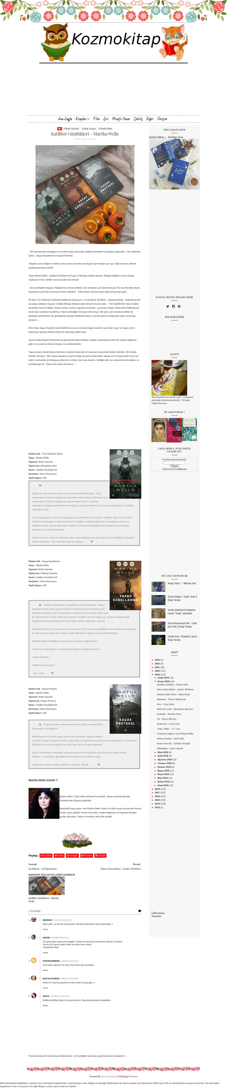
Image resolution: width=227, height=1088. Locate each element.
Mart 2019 (163, 778)
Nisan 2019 (164, 774)
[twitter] (167, 306)
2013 (157, 807)
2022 (157, 663)
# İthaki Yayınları (71, 129)
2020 (157, 671)
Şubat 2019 (164, 781)
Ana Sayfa (65, 119)
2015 (157, 800)
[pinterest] (179, 306)
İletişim (162, 119)
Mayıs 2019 (164, 770)
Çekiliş (138, 119)
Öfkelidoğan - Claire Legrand (170, 748)
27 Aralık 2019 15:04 (60, 996)
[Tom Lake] (189, 429)
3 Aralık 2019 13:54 (69, 979)
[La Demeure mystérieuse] (174, 430)
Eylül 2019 (163, 756)
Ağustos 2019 (165, 759)
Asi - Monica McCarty (167, 719)
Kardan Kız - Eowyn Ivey (168, 724)
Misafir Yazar (121, 119)
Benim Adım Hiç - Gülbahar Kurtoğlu (173, 743)
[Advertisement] (113, 93)
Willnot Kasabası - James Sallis (170, 738)
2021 (157, 667)
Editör (46, 938)
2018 (157, 789)
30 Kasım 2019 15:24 (62, 920)
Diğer (149, 119)
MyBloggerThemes (128, 1076)
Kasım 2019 (164, 681)
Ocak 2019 (163, 785)
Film (96, 119)
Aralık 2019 (164, 677)
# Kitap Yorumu (89, 129)
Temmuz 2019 (165, 763)
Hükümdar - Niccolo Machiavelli (171, 699)
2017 (157, 792)
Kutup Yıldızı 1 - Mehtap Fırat (166, 137)
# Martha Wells (105, 129)
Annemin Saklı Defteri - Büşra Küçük (173, 694)
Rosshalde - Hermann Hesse (169, 714)
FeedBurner (181, 469)
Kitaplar (81, 119)
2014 (157, 803)
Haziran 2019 (165, 767)
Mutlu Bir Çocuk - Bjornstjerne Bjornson (175, 709)
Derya (46, 996)
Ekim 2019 (163, 752)
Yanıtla (45, 929)
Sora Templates (108, 1076)
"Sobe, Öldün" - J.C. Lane (168, 729)
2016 (157, 796)
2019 (157, 674)
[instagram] (173, 306)
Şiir (106, 119)
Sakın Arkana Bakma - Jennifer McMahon (175, 689)
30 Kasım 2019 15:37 (60, 938)
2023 (157, 660)
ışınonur (47, 920)
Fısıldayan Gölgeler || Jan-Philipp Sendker (175, 733)
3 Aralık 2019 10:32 (70, 961)
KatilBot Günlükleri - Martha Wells (44, 899)
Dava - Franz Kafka (165, 704)
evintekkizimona (51, 961)
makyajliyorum (51, 979)
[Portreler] (159, 430)
